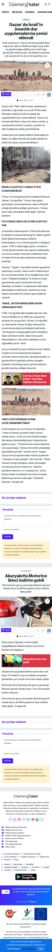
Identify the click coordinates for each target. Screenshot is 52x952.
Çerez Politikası (10, 857)
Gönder (7, 537)
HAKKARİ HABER (10, 867)
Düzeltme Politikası (12, 854)
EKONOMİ (17, 12)
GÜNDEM (29, 12)
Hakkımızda (44, 857)
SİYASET (7, 870)
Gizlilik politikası (28, 949)
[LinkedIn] (28, 819)
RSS (6, 892)
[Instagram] (24, 819)
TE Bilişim (32, 902)
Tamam (40, 949)
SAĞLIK (46, 867)
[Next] (37, 819)
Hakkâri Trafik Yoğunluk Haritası (18, 836)
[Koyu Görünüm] (46, 4)
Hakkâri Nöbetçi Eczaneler (16, 827)
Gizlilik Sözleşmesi (28, 857)
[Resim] (26, 164)
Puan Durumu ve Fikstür (14, 838)
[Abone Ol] (49, 95)
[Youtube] (33, 819)
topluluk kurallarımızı (25, 545)
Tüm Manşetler (11, 841)
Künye (16, 860)
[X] (15, 819)
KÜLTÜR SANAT (21, 870)
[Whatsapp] (42, 819)
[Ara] (49, 4)
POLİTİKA (36, 867)
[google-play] (26, 877)
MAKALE (24, 867)
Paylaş (7, 94)
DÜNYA (5, 12)
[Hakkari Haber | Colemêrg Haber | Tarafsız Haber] (24, 4)
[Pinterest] (19, 819)
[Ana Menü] (3, 4)
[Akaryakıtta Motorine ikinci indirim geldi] (26, 612)
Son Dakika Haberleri (13, 844)
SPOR (33, 870)
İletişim (7, 860)
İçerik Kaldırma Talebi (32, 854)
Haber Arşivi (10, 847)
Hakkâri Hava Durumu (13, 830)
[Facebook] (10, 819)
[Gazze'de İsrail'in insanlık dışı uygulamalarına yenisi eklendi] (26, 76)
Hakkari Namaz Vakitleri (14, 833)
